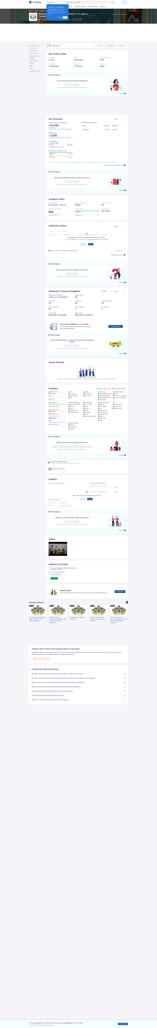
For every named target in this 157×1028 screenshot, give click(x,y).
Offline (74, 274)
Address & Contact (34, 71)
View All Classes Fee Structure (113, 165)
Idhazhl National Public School (61, 468)
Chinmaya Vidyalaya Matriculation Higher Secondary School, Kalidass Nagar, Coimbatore (57, 620)
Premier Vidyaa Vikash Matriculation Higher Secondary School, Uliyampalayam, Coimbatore (118, 620)
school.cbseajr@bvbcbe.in (58, 572)
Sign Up (83, 244)
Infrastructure (83, 446)
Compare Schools (93, 6)
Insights (31, 66)
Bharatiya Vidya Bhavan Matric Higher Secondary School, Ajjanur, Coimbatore (37, 619)
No (70, 85)
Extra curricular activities (65, 446)
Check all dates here (117, 255)
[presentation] (125, 602)
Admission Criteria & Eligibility (35, 57)
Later (60, 17)
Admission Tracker (80, 6)
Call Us (55, 578)
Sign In (124, 2)
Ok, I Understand (123, 1024)
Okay (65, 17)
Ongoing (120, 250)
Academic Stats (33, 51)
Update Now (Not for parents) (41, 658)
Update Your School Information (119, 14)
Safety (75, 446)
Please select (57, 45)
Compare (100, 45)
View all (121, 93)
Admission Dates (34, 53)
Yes (66, 85)
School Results (33, 61)
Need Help (121, 591)
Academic (55, 446)
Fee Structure (33, 48)
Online (68, 274)
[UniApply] (35, 2)
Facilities (31, 63)
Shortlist (122, 45)
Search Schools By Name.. (73, 2)
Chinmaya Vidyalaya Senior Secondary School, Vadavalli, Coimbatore (97, 619)
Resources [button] (103, 6)
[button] (119, 119)
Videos (31, 68)
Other (90, 446)
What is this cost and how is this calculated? (60, 129)
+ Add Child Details (115, 326)
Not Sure (76, 85)
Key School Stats (34, 45)
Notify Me (111, 45)
